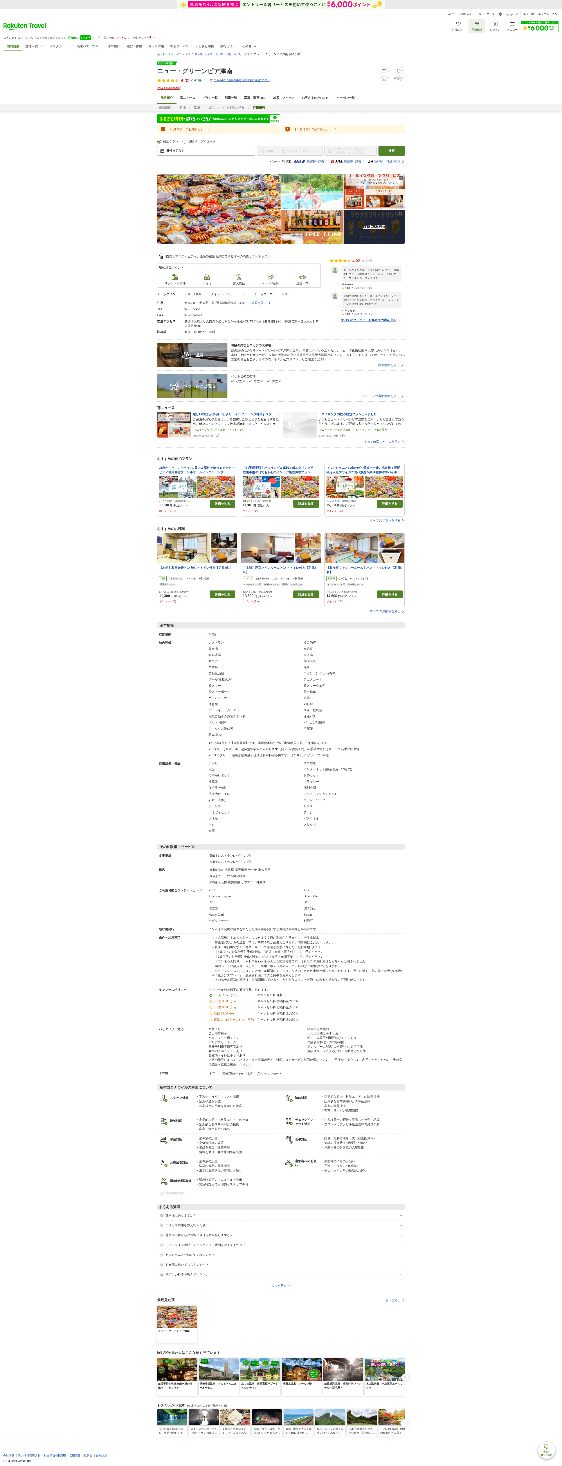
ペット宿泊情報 (234, 107)
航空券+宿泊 (315, 161)
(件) (196, 80)
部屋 (197, 107)
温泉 (212, 107)
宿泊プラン (170, 141)
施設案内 (165, 107)
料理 (183, 107)
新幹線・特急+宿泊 (387, 161)
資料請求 (101, 1455)
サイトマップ (487, 14)
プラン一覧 (210, 97)
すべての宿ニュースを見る (382, 441)
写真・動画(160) (255, 97)
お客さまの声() (316, 97)
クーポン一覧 (346, 97)
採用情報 (75, 1455)
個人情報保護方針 (29, 1455)
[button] (194, 1308)
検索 (392, 150)
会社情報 (8, 1455)
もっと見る (392, 1300)
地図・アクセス (284, 97)
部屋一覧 (231, 97)
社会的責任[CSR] (55, 1455)
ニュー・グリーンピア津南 (194, 71)
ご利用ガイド (466, 14)
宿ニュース (187, 97)
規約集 (88, 1455)
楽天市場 (528, 14)
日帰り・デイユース (202, 141)
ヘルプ (450, 14)
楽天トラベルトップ (169, 54)
